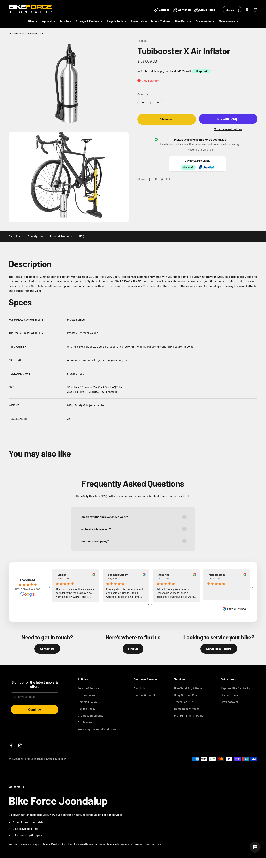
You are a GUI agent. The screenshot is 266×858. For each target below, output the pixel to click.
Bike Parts (181, 21)
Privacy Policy (86, 695)
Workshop (184, 9)
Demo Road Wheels (186, 708)
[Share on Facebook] (150, 179)
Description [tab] (35, 236)
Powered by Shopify (55, 758)
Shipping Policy (87, 701)
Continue (34, 709)
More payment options (228, 129)
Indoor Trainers (161, 21)
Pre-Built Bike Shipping (188, 715)
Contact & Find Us (145, 695)
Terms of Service (88, 688)
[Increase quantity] (157, 102)
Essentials (137, 21)
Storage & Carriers (87, 21)
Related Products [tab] (61, 236)
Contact (164, 9)
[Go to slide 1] (148, 604)
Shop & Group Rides (186, 695)
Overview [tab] (15, 236)
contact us (175, 496)
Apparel (47, 21)
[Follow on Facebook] (11, 745)
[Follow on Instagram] (20, 745)
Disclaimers (85, 722)
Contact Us (47, 648)
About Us (139, 688)
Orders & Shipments (90, 715)
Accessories (203, 21)
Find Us (133, 648)
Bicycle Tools (115, 21)
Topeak (142, 40)
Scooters (65, 21)
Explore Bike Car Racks (235, 688)
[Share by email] (168, 179)
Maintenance (227, 21)
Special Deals (229, 695)
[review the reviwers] (93, 575)
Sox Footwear (229, 701)
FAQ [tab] (81, 236)
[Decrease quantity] (143, 102)
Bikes (31, 21)
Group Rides (207, 9)
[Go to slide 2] (151, 604)
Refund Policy (86, 708)
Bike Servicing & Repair (189, 688)
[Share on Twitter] (156, 179)
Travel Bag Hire (183, 701)
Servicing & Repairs (218, 648)
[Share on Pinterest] (162, 179)
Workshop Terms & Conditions (97, 729)
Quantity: (143, 94)
